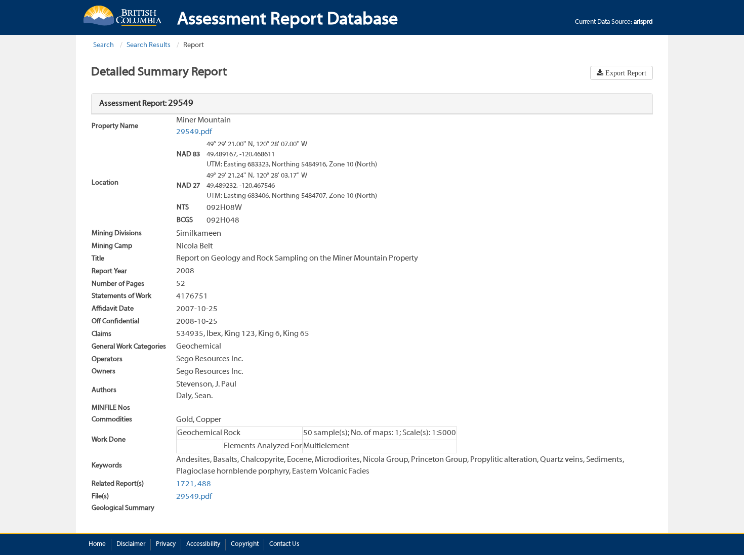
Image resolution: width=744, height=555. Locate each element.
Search (103, 45)
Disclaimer (130, 544)
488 (204, 484)
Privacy (166, 544)
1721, (186, 484)
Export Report (624, 72)
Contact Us (284, 544)
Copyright (245, 544)
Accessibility (203, 544)
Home (97, 544)
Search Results (149, 45)
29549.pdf (194, 132)
